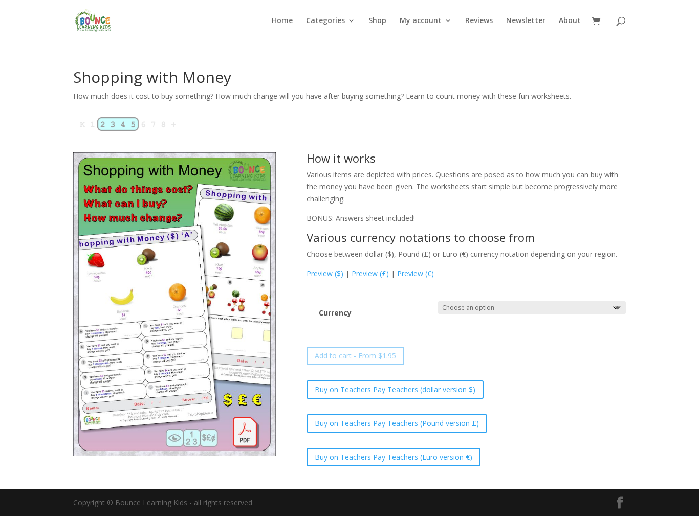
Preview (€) (415, 273)
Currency (335, 313)
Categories (325, 21)
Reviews (479, 21)
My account (421, 21)
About (570, 21)
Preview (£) (370, 273)
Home (282, 21)
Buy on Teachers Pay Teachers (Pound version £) (397, 423)
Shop (377, 21)
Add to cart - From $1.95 (355, 356)
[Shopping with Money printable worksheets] (174, 453)
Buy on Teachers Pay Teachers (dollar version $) (395, 389)
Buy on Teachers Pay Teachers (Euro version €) (393, 457)
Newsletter (525, 21)
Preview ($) (325, 273)
